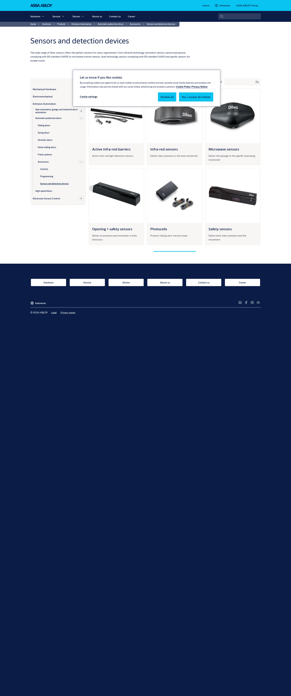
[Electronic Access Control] (81, 198)
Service (56, 16)
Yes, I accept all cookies (196, 96)
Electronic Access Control (46, 198)
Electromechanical (42, 96)
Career (131, 16)
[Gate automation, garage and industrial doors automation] (81, 111)
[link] (206, 5)
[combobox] (239, 16)
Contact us (115, 16)
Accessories (43, 161)
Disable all (167, 96)
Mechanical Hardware (44, 89)
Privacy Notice (199, 86)
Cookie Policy (183, 86)
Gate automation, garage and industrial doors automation (56, 111)
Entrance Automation (44, 103)
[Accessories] (81, 162)
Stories (76, 16)
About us (97, 16)
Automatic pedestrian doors (48, 118)
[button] (43, 16)
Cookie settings (88, 96)
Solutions (35, 16)
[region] (147, 88)
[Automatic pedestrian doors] (81, 118)
